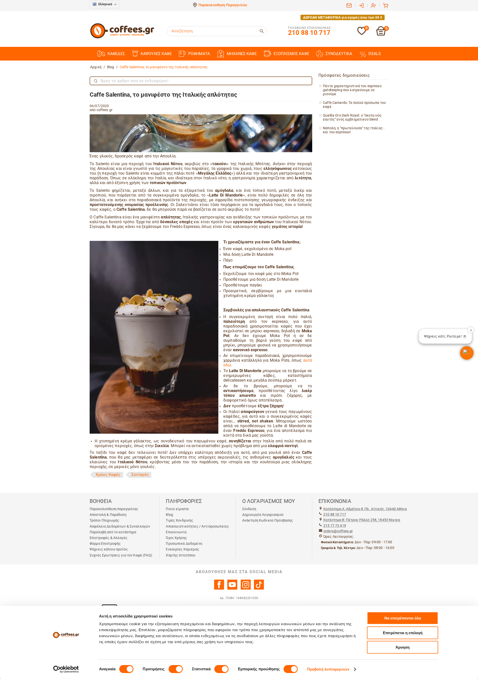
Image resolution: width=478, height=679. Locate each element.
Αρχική (96, 67)
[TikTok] (259, 588)
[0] (361, 34)
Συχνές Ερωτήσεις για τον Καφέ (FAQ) (121, 555)
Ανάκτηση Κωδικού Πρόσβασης (267, 520)
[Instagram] (246, 588)
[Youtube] (232, 588)
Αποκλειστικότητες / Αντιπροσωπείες (197, 526)
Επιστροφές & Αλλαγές (108, 538)
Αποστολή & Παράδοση (108, 515)
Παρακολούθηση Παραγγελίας (222, 5)
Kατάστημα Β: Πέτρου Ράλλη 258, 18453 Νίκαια (361, 520)
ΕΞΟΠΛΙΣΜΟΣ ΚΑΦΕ (291, 53)
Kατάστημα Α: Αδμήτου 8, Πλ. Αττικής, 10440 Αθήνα (365, 509)
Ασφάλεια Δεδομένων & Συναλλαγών (120, 526)
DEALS (374, 53)
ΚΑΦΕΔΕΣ (116, 53)
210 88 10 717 (334, 514)
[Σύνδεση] (361, 5)
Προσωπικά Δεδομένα (184, 543)
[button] (467, 353)
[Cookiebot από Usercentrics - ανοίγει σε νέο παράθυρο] (66, 669)
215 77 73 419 (334, 526)
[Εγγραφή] (373, 5)
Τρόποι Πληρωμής (104, 520)
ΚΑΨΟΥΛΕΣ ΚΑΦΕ (156, 53)
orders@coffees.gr (338, 531)
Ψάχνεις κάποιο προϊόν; (109, 549)
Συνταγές (140, 474)
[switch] (176, 669)
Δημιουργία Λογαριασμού (263, 515)
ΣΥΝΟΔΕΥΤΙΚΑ (339, 53)
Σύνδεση (249, 509)
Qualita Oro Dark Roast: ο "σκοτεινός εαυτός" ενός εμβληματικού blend (352, 117)
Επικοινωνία (176, 532)
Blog (110, 67)
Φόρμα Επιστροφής (105, 543)
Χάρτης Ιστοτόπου (180, 555)
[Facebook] (219, 588)
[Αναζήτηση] (262, 31)
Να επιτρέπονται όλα (402, 618)
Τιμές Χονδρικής (179, 520)
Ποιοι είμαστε (177, 509)
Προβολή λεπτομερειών (328, 669)
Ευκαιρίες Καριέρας (182, 549)
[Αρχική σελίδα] (122, 37)
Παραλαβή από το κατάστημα (113, 532)
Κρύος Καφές (108, 474)
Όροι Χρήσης (176, 538)
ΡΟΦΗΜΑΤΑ (199, 53)
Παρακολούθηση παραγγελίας (114, 509)
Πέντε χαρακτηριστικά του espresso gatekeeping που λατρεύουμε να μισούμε (352, 90)
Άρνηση (403, 647)
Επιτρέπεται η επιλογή (402, 633)
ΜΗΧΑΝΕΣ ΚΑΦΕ (242, 53)
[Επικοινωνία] (349, 5)
